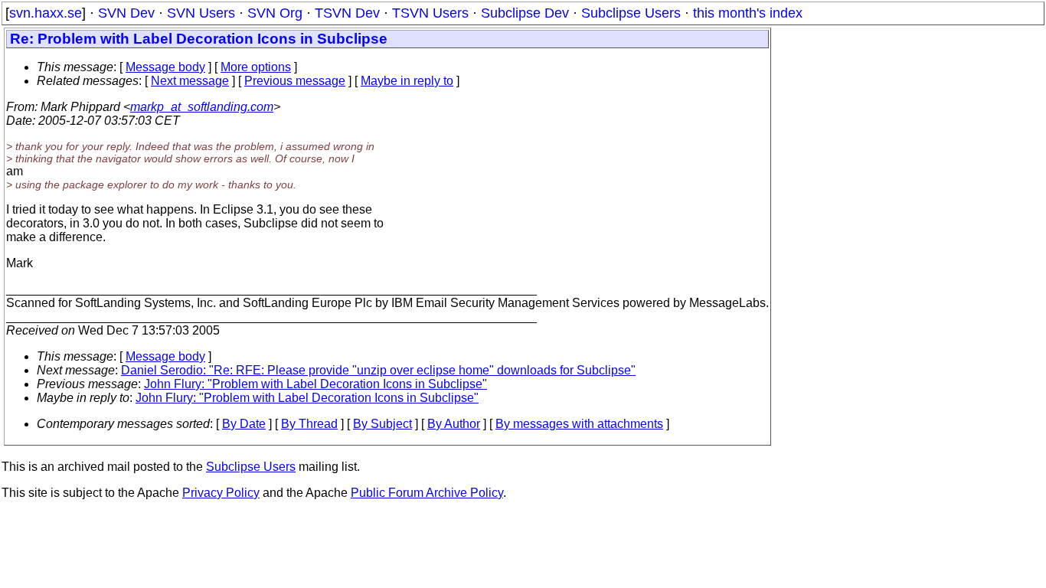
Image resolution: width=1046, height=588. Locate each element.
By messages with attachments (579, 423)
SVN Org (274, 13)
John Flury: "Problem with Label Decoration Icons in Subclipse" (315, 383)
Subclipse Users (631, 13)
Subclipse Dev (525, 13)
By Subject (382, 423)
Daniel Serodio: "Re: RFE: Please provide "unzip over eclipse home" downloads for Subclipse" (378, 370)
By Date (244, 423)
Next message (190, 80)
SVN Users (201, 13)
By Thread (309, 423)
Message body (165, 67)
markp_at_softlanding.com (201, 106)
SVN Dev (126, 13)
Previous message (294, 80)
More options (256, 67)
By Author (453, 423)
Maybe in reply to (407, 80)
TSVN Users (430, 13)
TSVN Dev (347, 13)
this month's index (747, 13)
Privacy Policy (221, 492)
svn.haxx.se (45, 13)
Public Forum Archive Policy (427, 492)
